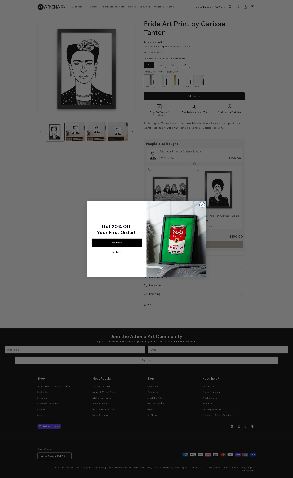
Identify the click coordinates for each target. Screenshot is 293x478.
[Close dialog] (202, 204)
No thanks (116, 252)
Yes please (116, 242)
